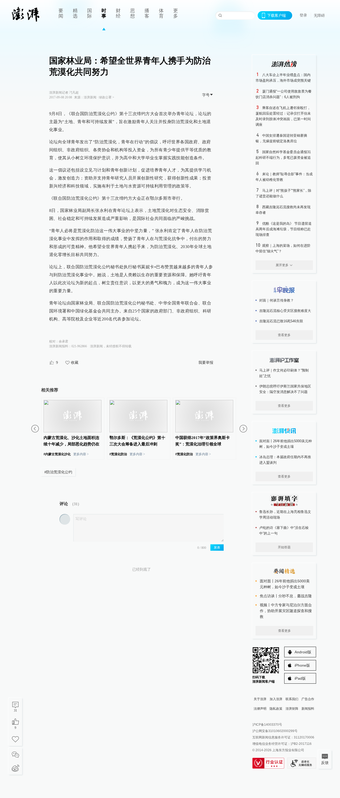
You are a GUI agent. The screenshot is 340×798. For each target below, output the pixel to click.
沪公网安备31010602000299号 (275, 731)
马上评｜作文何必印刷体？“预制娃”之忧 (284, 373)
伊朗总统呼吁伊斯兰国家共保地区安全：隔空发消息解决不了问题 (285, 389)
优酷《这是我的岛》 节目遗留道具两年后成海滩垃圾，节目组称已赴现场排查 (284, 229)
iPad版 (300, 678)
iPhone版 (302, 665)
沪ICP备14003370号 (267, 724)
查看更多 (284, 335)
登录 (303, 15)
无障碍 (319, 15)
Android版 (303, 652)
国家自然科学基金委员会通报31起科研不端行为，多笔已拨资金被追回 (283, 157)
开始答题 (284, 547)
